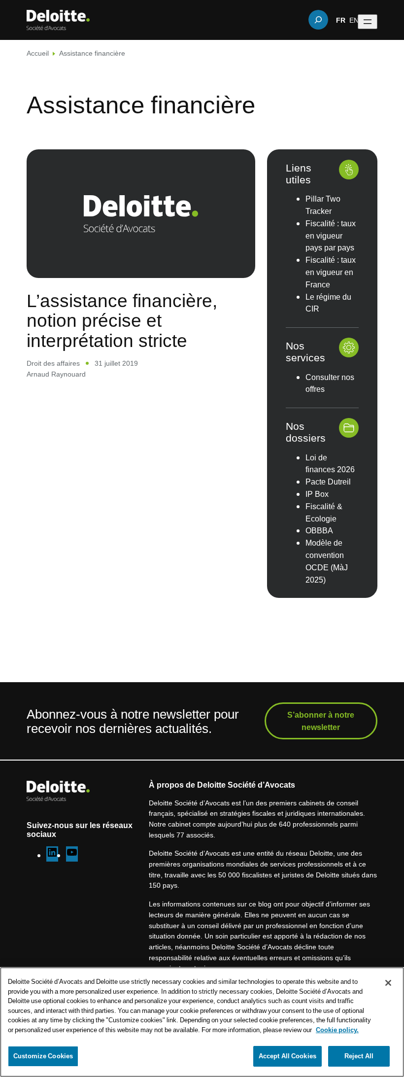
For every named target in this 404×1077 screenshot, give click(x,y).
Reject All (358, 1055)
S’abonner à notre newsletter (320, 720)
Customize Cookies (43, 1055)
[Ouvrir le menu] (367, 21)
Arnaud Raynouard (56, 374)
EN (354, 20)
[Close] (388, 983)
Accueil (38, 53)
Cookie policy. (337, 1029)
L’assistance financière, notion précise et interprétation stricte (122, 320)
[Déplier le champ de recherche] (318, 20)
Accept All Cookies (287, 1055)
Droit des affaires (53, 363)
